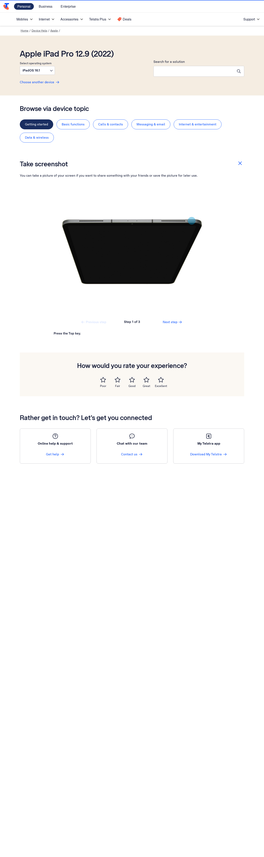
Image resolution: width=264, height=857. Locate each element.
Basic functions (73, 124)
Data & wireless (37, 137)
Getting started (36, 124)
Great (146, 386)
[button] (37, 70)
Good (132, 386)
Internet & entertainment (197, 124)
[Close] (240, 163)
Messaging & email (151, 124)
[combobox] (193, 71)
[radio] (103, 379)
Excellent (161, 386)
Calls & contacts (110, 124)
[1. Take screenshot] (132, 252)
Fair (117, 386)
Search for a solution (169, 62)
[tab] (36, 124)
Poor (103, 386)
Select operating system (36, 63)
